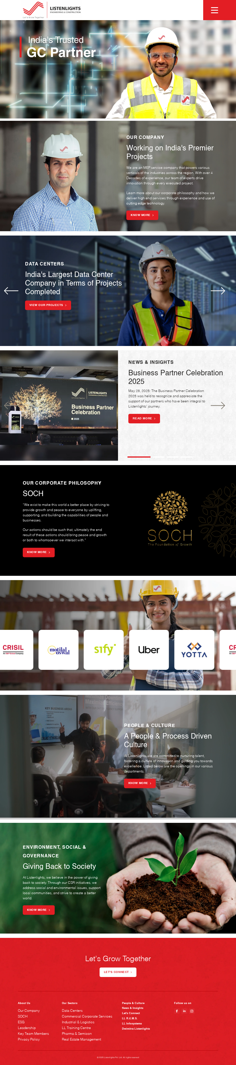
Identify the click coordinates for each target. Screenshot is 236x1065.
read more (142, 418)
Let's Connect (131, 1013)
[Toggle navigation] (211, 10)
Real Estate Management (81, 1039)
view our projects (46, 305)
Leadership (27, 1028)
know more (141, 215)
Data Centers (72, 1011)
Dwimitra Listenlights (136, 1029)
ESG (21, 1022)
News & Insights (132, 1008)
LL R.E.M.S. (130, 1018)
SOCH (23, 1016)
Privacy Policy (29, 1039)
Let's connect (116, 972)
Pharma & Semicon (77, 1034)
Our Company (29, 1011)
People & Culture (133, 1003)
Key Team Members (33, 1034)
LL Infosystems (132, 1023)
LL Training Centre (76, 1028)
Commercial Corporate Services (87, 1016)
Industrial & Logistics (78, 1022)
